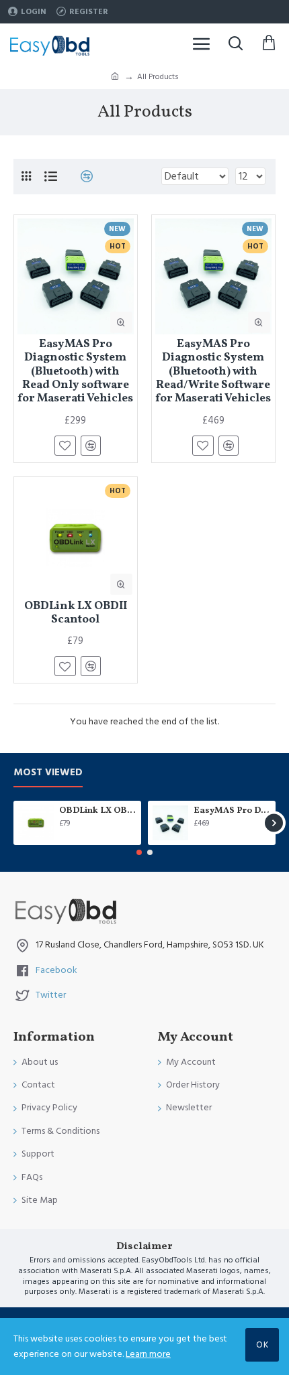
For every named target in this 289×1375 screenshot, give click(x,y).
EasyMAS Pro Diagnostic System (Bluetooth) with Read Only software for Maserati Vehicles (75, 372)
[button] (15, 823)
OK (262, 1345)
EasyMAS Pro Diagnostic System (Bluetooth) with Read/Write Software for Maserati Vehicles (213, 372)
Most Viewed (48, 773)
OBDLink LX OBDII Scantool (75, 613)
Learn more (148, 1354)
